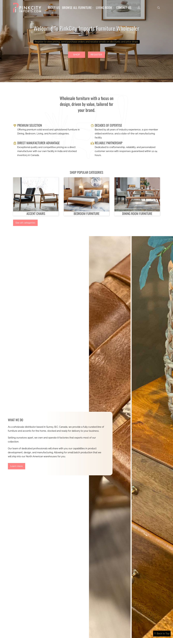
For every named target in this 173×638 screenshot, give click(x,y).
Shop (76, 54)
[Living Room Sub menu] (113, 7)
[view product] (36, 194)
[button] (158, 7)
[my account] (139, 8)
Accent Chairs (35, 213)
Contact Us (123, 7)
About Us (54, 7)
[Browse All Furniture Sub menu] (93, 7)
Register (96, 54)
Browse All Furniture (77, 7)
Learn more (16, 466)
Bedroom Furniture (86, 213)
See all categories (25, 222)
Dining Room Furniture (137, 213)
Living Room (104, 7)
